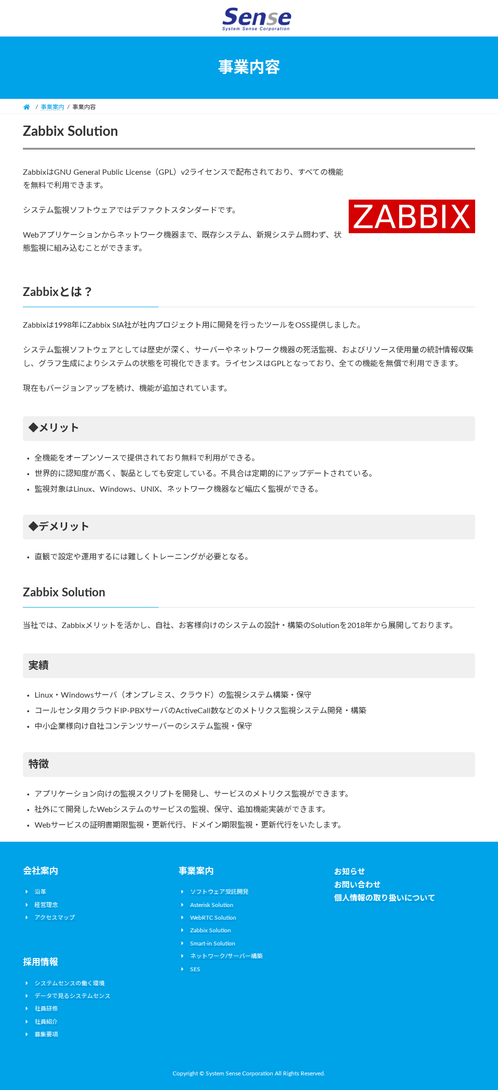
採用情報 (40, 963)
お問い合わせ (357, 885)
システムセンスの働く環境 (70, 983)
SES (195, 969)
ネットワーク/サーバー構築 (226, 956)
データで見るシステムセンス (72, 996)
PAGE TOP (476, 1048)
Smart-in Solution (212, 943)
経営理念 (46, 905)
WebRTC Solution (213, 918)
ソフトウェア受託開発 (219, 892)
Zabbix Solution (210, 931)
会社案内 (40, 871)
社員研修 (46, 1009)
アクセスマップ (55, 918)
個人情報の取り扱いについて (384, 899)
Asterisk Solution (211, 905)
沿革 (40, 892)
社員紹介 (46, 1022)
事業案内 (195, 871)
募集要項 (46, 1034)
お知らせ (349, 872)
